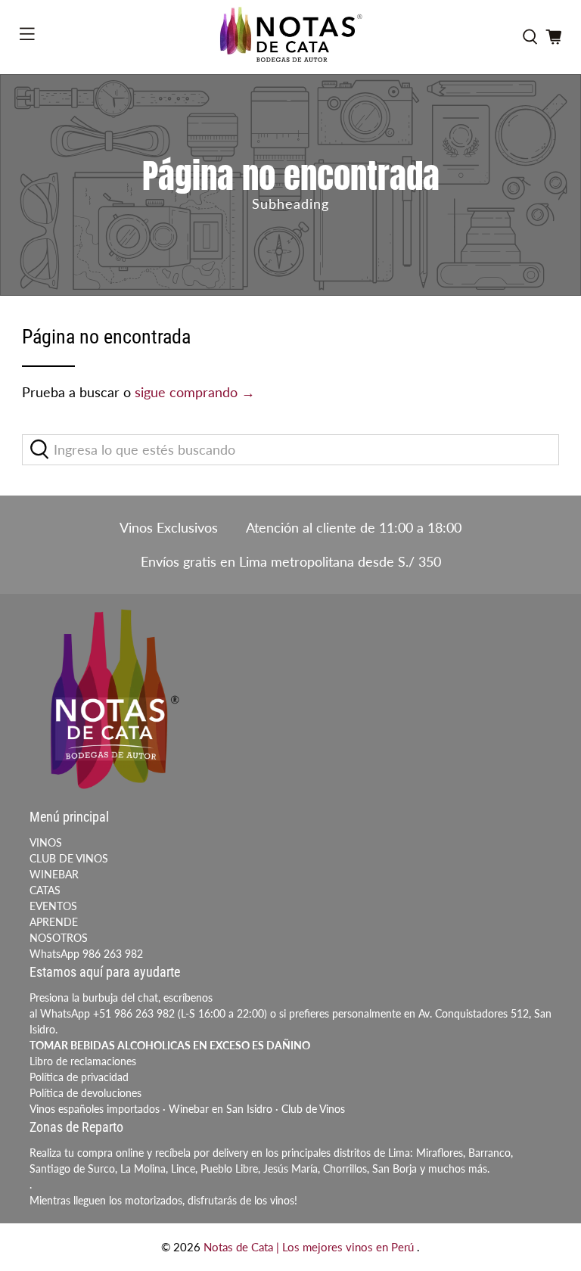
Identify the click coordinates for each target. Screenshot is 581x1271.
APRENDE (54, 921)
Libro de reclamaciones (83, 1061)
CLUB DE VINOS (69, 858)
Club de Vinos (313, 1108)
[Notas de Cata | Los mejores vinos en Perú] (290, 37)
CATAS (45, 890)
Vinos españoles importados (95, 1108)
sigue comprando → (195, 392)
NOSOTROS (59, 937)
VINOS (46, 842)
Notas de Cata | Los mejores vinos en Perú (310, 1247)
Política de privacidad (79, 1077)
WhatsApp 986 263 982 (86, 953)
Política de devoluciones (85, 1092)
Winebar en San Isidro (220, 1108)
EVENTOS (53, 906)
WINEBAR (54, 874)
